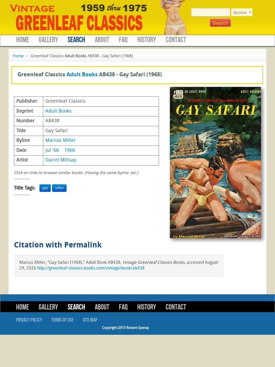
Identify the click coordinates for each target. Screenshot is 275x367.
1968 (69, 150)
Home (22, 39)
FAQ (123, 39)
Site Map (90, 320)
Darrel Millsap (61, 160)
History (146, 39)
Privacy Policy (29, 320)
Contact (176, 39)
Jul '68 (52, 150)
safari (59, 188)
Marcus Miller (60, 140)
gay (45, 188)
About (102, 39)
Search (76, 39)
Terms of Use (62, 320)
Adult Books (75, 56)
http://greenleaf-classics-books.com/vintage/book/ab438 (90, 268)
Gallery (48, 39)
